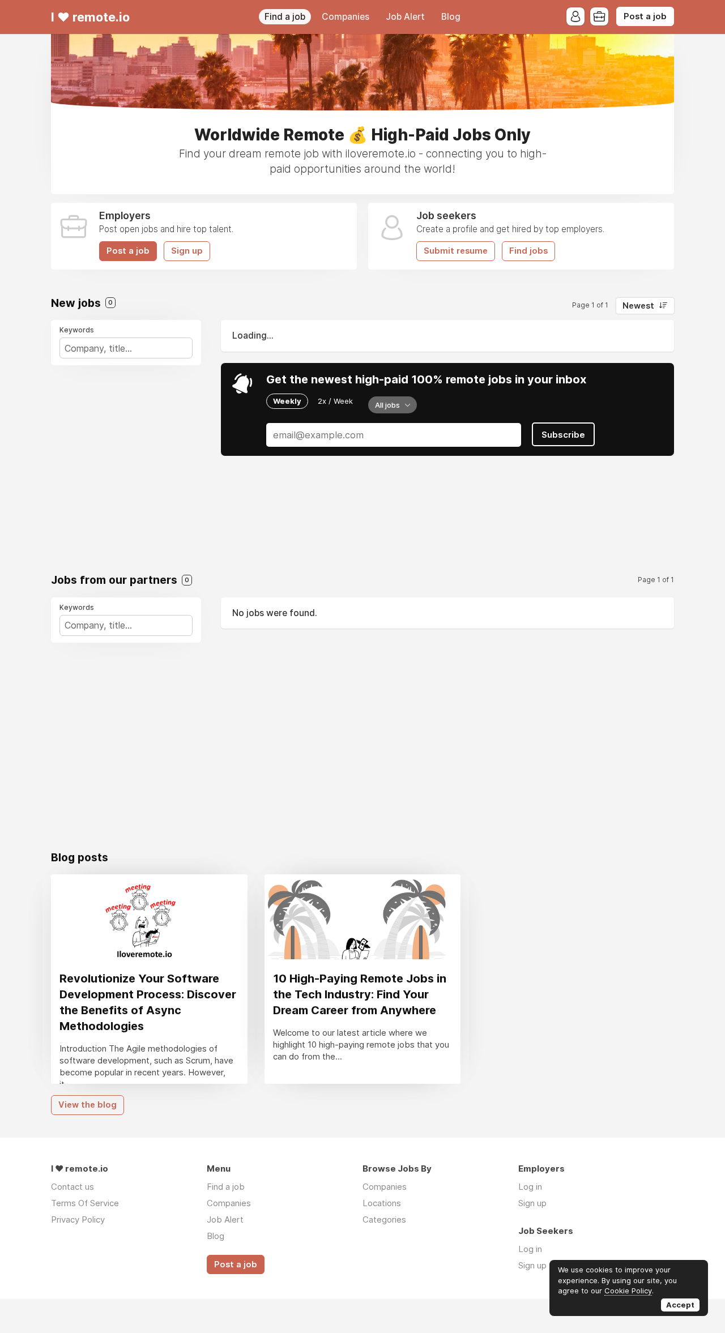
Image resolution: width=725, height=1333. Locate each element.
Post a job (645, 16)
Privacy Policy (78, 1219)
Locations (381, 1203)
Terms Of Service (85, 1203)
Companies (345, 16)
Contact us (72, 1186)
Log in (530, 1186)
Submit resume (456, 251)
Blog (450, 16)
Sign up (187, 251)
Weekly (287, 400)
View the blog (87, 1105)
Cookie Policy (628, 1290)
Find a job (285, 16)
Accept (680, 1304)
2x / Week (335, 400)
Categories (384, 1219)
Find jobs (528, 251)
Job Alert (405, 16)
